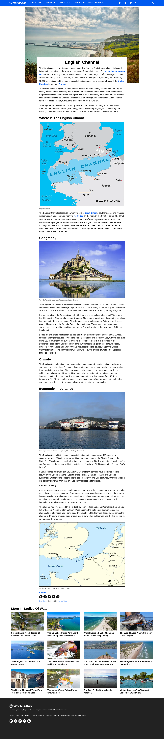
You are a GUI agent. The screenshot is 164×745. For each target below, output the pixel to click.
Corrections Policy (67, 715)
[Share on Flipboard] (41, 596)
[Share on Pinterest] (53, 596)
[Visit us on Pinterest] (24, 721)
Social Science (95, 3)
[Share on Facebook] (45, 596)
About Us (41, 715)
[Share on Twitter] (49, 596)
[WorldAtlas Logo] (18, 3)
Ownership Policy (81, 715)
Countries (50, 3)
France (62, 84)
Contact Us (19, 715)
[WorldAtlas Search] (153, 3)
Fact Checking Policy (53, 715)
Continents (35, 3)
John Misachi (43, 601)
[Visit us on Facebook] (15, 721)
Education (79, 3)
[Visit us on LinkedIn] (29, 721)
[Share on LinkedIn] (57, 596)
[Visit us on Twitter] (20, 721)
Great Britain (91, 213)
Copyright (33, 715)
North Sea (78, 216)
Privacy (26, 715)
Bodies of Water (62, 601)
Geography (65, 3)
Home (11, 715)
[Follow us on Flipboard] (11, 721)
